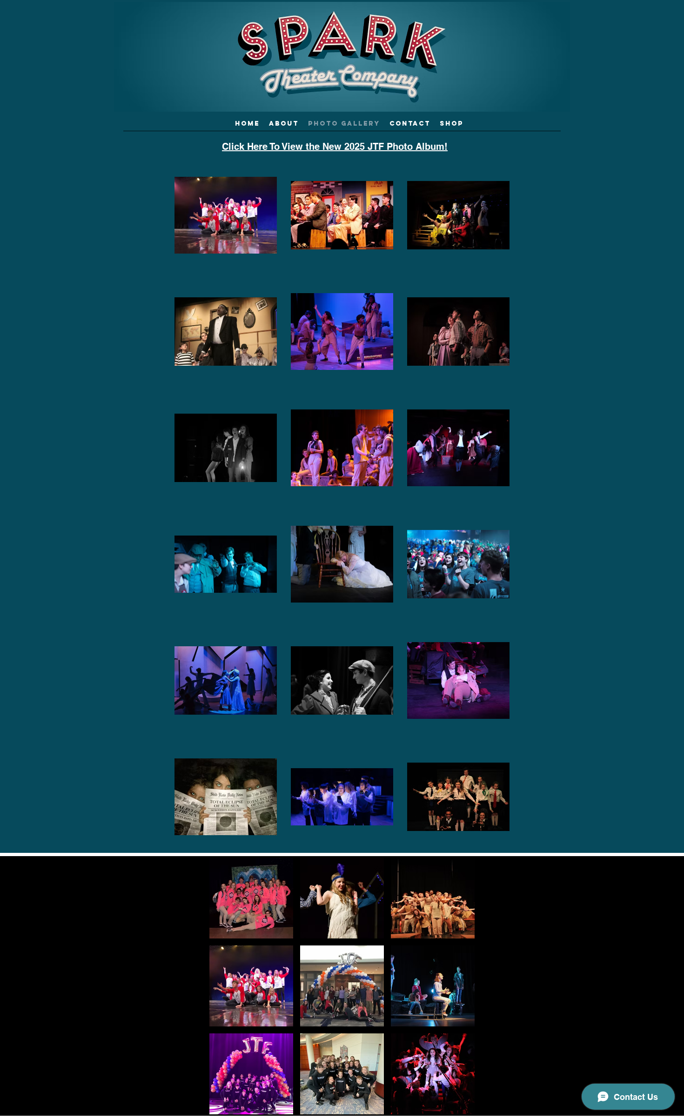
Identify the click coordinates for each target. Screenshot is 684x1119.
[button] (251, 898)
